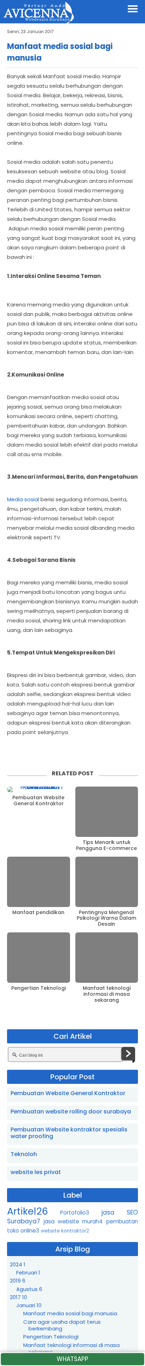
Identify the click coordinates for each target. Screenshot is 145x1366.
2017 (18, 1297)
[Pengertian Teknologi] (38, 957)
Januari (29, 1305)
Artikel (27, 1211)
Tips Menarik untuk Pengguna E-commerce (106, 845)
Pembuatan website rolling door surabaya (71, 1111)
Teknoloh (24, 1154)
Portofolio (74, 1212)
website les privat (36, 1172)
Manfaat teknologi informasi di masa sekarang (107, 994)
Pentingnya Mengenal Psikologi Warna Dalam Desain (106, 918)
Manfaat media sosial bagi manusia (70, 1313)
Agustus (29, 1289)
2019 (17, 1280)
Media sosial (23, 499)
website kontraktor (65, 1231)
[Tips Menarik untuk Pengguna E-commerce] (106, 812)
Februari (28, 1272)
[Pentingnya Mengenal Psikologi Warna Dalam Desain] (106, 882)
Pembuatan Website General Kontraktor (38, 801)
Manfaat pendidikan (38, 912)
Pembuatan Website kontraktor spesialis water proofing (69, 1132)
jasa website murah (73, 1221)
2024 (17, 1264)
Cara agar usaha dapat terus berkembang (62, 1325)
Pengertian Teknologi (38, 988)
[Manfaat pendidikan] (38, 882)
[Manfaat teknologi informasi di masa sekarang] (106, 957)
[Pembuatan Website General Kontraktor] (38, 789)
